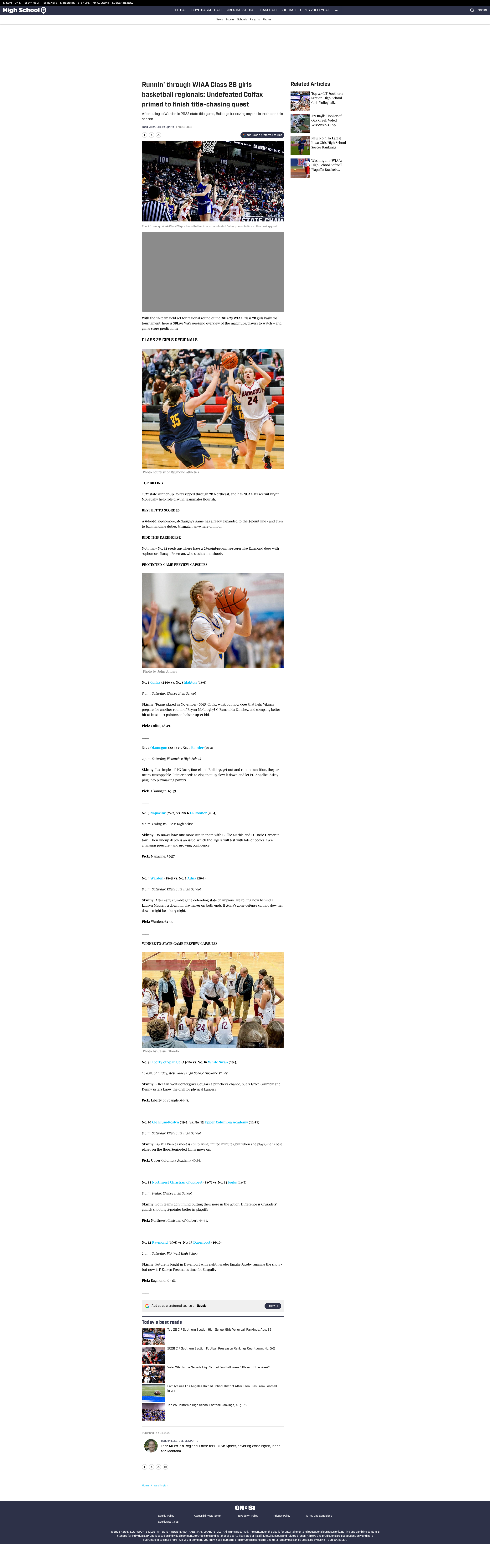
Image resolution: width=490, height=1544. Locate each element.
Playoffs (255, 19)
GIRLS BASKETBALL (241, 10)
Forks (232, 1182)
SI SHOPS (84, 3)
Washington (161, 1485)
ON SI (18, 3)
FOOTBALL (180, 10)
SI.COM (7, 3)
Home (145, 1485)
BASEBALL (269, 10)
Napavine (158, 813)
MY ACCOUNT (101, 3)
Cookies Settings (168, 1522)
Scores (230, 19)
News (219, 19)
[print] (165, 1467)
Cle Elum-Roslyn (165, 1122)
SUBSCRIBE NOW (122, 3)
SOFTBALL (289, 10)
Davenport (201, 1242)
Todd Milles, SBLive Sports (158, 127)
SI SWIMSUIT (32, 3)
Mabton (190, 682)
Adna (191, 878)
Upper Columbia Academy (226, 1122)
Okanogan (158, 748)
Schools (242, 19)
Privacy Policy (281, 1516)
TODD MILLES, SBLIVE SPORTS (180, 1441)
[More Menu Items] (336, 10)
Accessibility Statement (208, 1516)
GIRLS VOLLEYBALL (316, 10)
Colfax (155, 682)
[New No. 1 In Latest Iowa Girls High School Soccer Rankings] (319, 145)
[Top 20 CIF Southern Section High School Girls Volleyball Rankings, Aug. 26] (319, 101)
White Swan (218, 1062)
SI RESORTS (67, 3)
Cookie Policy (166, 1516)
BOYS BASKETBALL (207, 10)
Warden (156, 878)
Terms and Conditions (319, 1516)
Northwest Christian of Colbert (177, 1182)
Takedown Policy (248, 1516)
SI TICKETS (50, 3)
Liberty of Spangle (165, 1062)
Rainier (197, 748)
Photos (267, 19)
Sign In (482, 10)
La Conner (198, 813)
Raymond (160, 1242)
